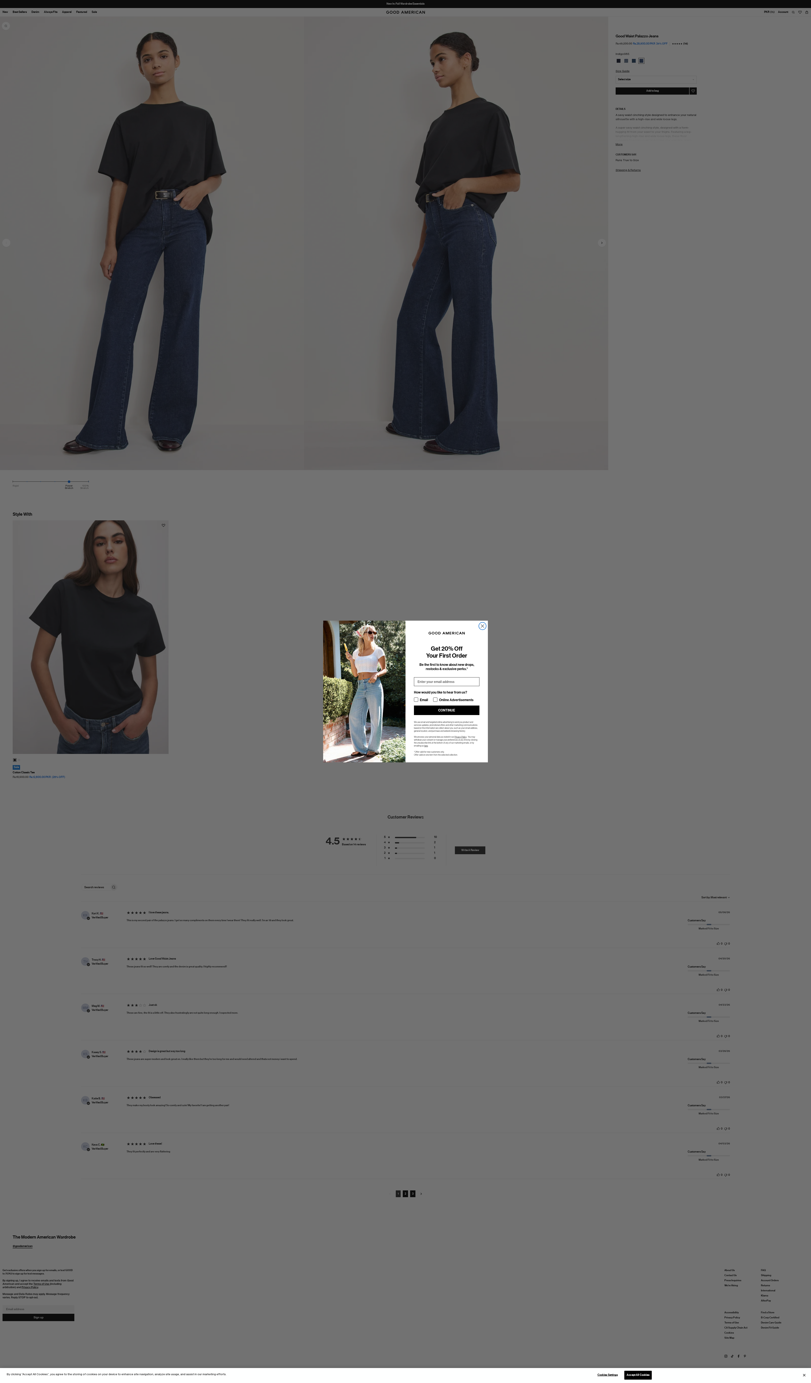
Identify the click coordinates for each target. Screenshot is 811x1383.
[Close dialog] (482, 626)
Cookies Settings (607, 1375)
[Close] (804, 1375)
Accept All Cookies (638, 1375)
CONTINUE (446, 710)
